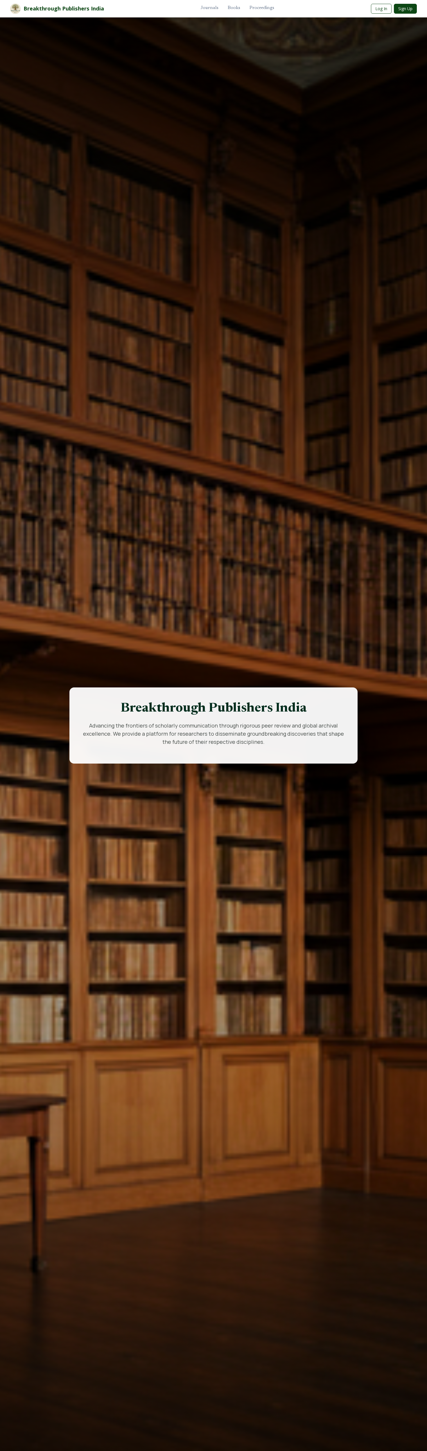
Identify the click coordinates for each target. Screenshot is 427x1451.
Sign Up (405, 8)
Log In (381, 8)
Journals (209, 8)
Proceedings (262, 8)
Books (234, 8)
